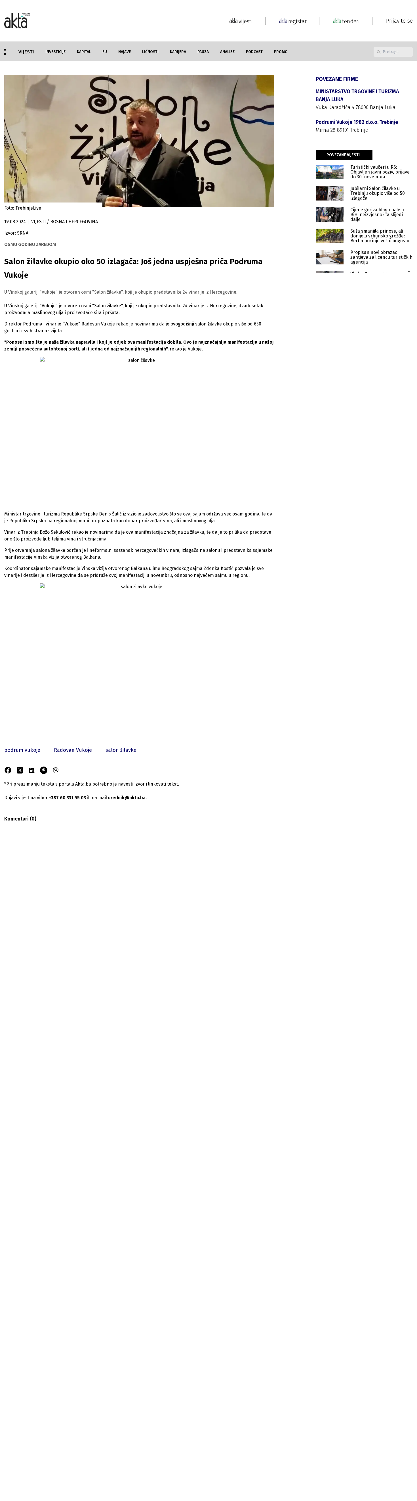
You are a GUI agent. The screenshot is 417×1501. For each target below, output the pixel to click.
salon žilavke (121, 750)
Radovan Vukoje (73, 750)
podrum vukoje (22, 750)
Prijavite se (399, 20)
